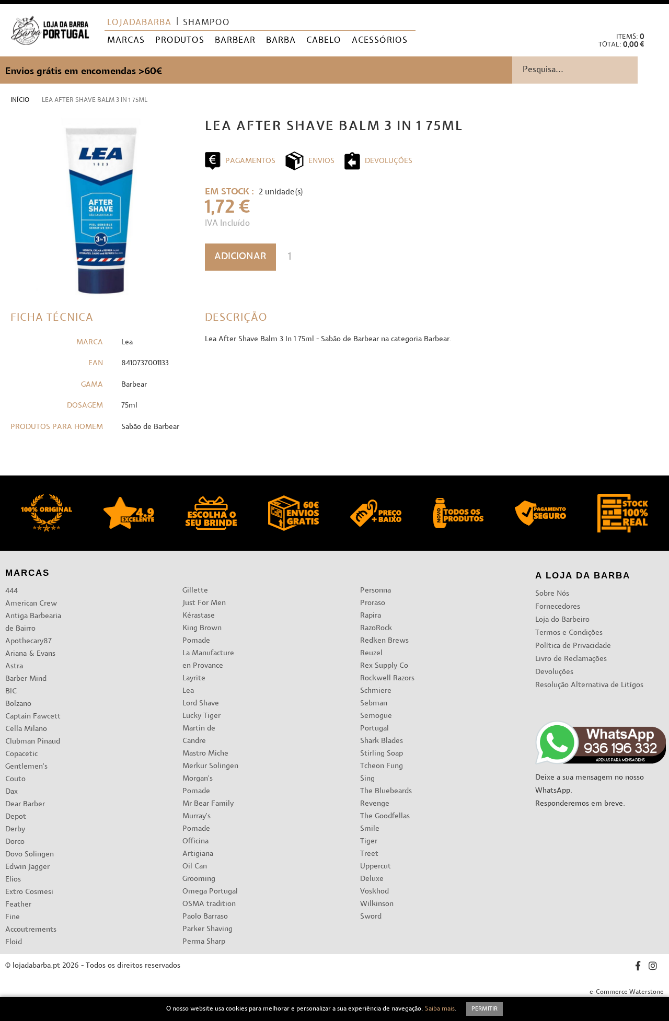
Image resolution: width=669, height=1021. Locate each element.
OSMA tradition (209, 904)
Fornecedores (557, 607)
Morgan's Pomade (197, 785)
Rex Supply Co (384, 666)
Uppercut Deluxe (375, 873)
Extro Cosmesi (29, 892)
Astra (14, 666)
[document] (334, 1009)
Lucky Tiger (201, 716)
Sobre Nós (552, 594)
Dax (11, 792)
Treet (369, 854)
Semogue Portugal (376, 722)
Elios (13, 880)
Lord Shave (200, 704)
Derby (15, 829)
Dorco (15, 842)
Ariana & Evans (30, 654)
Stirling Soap (381, 754)
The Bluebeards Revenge (386, 797)
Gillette (195, 591)
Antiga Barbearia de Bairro (33, 622)
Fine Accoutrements (30, 923)
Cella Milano (26, 729)
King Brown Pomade (202, 634)
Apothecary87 (28, 641)
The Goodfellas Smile (385, 822)
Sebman (373, 704)
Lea (188, 691)
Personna (375, 591)
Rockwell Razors (387, 678)
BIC (11, 692)
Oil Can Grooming (198, 873)
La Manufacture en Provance (208, 659)
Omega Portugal (210, 892)
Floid (13, 942)
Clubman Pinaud (32, 742)
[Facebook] (638, 967)
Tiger (368, 841)
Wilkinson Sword (377, 910)
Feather (18, 905)
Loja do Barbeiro (562, 620)
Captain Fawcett (33, 717)
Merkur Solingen (210, 766)
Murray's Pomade (196, 822)
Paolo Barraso (205, 917)
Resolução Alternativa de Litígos (589, 685)
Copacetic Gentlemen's (26, 760)
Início (19, 100)
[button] (653, 16)
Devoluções (554, 672)
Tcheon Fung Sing (381, 772)
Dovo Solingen (29, 855)
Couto (15, 779)
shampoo (206, 23)
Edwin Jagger (27, 867)
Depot (15, 817)
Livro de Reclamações (571, 659)
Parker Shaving (207, 929)
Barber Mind (26, 679)
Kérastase (198, 616)
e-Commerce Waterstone (627, 992)
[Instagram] (653, 967)
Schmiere (375, 691)
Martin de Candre (198, 735)
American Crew (31, 604)
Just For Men (204, 603)
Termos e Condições (569, 633)
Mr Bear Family (208, 804)
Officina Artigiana (197, 848)
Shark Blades (381, 741)
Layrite (193, 678)
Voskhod (374, 892)
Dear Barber (25, 804)
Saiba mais (440, 1009)
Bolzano (18, 704)
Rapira (370, 616)
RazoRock (376, 628)
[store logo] (49, 30)
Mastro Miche (205, 754)
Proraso (372, 603)
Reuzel (371, 653)
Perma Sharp (203, 942)
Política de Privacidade (573, 646)
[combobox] (590, 70)
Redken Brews (384, 641)
